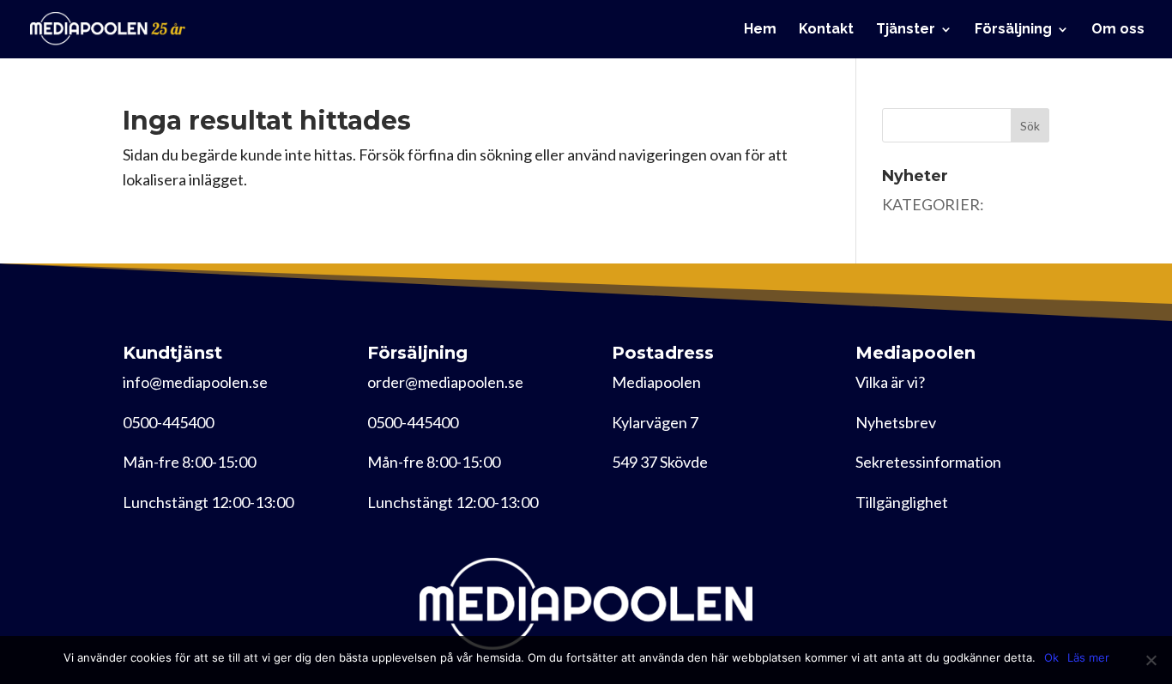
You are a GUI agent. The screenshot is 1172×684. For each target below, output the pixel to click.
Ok (1051, 657)
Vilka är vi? (890, 381)
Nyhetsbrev (895, 422)
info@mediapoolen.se (195, 381)
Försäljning (1013, 30)
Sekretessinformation (928, 461)
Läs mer (1088, 657)
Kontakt (826, 30)
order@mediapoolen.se (445, 381)
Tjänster (905, 30)
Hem (760, 30)
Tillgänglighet (901, 502)
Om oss (1118, 30)
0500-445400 (168, 422)
